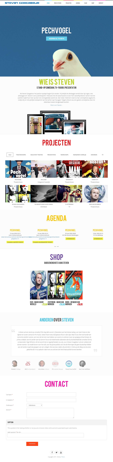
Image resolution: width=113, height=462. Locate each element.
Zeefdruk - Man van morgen (56, 303)
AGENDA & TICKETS (56, 39)
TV (102, 155)
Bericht (8, 395)
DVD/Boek (94, 155)
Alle (10, 155)
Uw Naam (9, 380)
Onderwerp (10, 390)
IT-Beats (63, 442)
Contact (101, 3)
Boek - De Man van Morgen (72, 303)
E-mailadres (10, 385)
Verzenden (32, 429)
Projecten (68, 3)
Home (48, 3)
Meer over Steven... (56, 105)
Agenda (78, 3)
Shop (93, 3)
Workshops (64, 155)
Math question (12, 417)
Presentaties (51, 155)
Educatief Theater (37, 155)
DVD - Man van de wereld (37, 303)
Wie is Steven (57, 3)
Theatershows (21, 155)
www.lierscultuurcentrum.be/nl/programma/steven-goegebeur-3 (16, 238)
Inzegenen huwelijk (79, 155)
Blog (85, 3)
